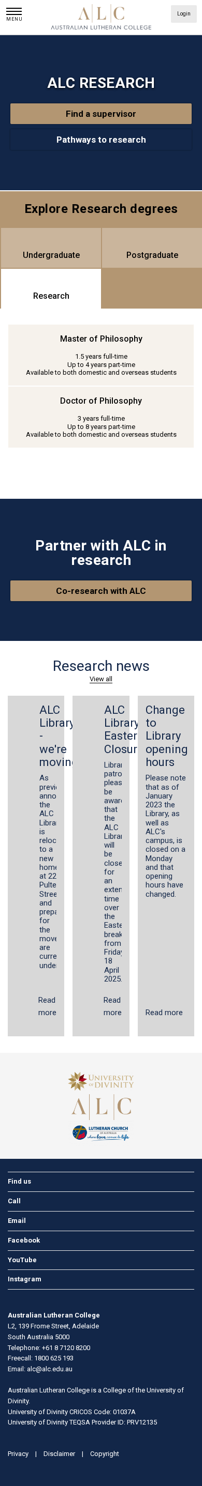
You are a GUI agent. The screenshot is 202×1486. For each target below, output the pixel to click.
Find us (19, 1181)
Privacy (18, 1454)
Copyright (104, 1454)
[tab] (51, 248)
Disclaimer (59, 1454)
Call (14, 1201)
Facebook (24, 1240)
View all (101, 679)
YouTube (22, 1260)
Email (17, 1220)
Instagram (24, 1279)
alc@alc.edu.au (50, 1369)
